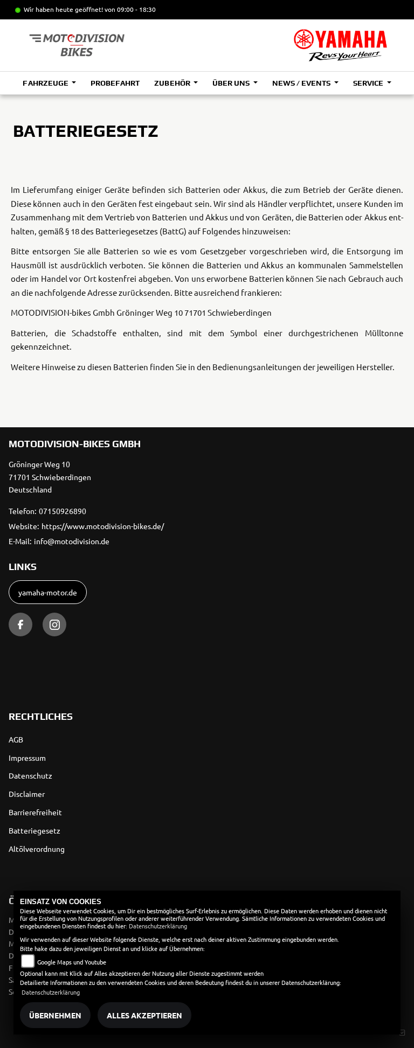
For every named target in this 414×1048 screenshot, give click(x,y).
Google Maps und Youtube (71, 961)
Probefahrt (115, 83)
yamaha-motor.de (47, 592)
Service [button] (369, 83)
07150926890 (62, 511)
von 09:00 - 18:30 (130, 9)
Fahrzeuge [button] (46, 83)
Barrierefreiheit (35, 812)
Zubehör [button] (172, 83)
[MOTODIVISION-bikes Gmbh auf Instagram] (54, 624)
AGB (16, 739)
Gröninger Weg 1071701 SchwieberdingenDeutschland (50, 477)
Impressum (27, 757)
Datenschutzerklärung (158, 925)
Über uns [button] (231, 83)
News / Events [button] (302, 83)
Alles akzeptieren (144, 1015)
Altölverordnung (37, 848)
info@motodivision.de (71, 541)
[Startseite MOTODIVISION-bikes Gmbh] (340, 45)
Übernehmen (55, 1015)
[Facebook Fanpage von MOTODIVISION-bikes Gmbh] (20, 624)
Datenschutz (30, 775)
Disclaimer (27, 794)
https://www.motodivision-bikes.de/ (103, 526)
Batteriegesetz (34, 830)
